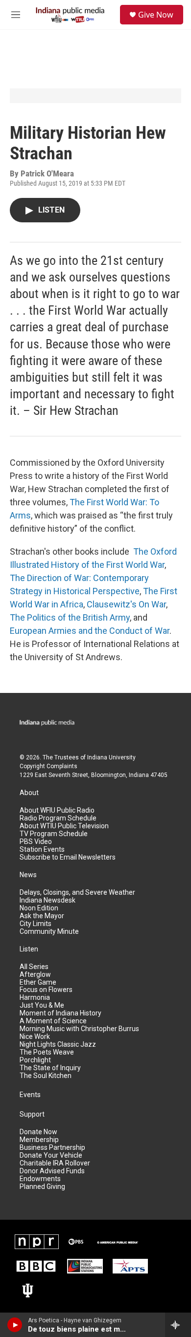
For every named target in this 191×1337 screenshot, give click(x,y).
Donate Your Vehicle (51, 1155)
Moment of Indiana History (60, 1013)
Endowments (40, 1179)
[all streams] (178, 1325)
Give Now (155, 14)
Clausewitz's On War (126, 604)
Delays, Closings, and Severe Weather (77, 892)
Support (32, 1114)
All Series (34, 966)
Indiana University (111, 757)
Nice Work (35, 1036)
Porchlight (35, 1060)
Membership (39, 1139)
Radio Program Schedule (58, 818)
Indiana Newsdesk (47, 900)
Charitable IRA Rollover (55, 1163)
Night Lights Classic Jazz (58, 1044)
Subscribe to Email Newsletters (68, 857)
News (28, 875)
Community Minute (49, 931)
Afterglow (35, 974)
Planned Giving (42, 1186)
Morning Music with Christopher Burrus (79, 1029)
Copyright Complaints (48, 766)
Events (30, 1095)
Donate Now (38, 1132)
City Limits (35, 923)
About (29, 793)
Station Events (42, 849)
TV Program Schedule (54, 834)
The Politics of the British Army (70, 617)
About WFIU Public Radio (57, 810)
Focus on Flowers (46, 989)
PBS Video (36, 841)
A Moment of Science (53, 1021)
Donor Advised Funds (52, 1171)
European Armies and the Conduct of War (89, 630)
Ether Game (38, 982)
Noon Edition (39, 908)
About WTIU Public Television (64, 826)
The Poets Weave (47, 1052)
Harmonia (35, 997)
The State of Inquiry (50, 1068)
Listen (29, 949)
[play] (15, 1325)
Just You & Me (42, 1005)
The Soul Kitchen (46, 1075)
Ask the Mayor (42, 916)
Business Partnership (52, 1147)
